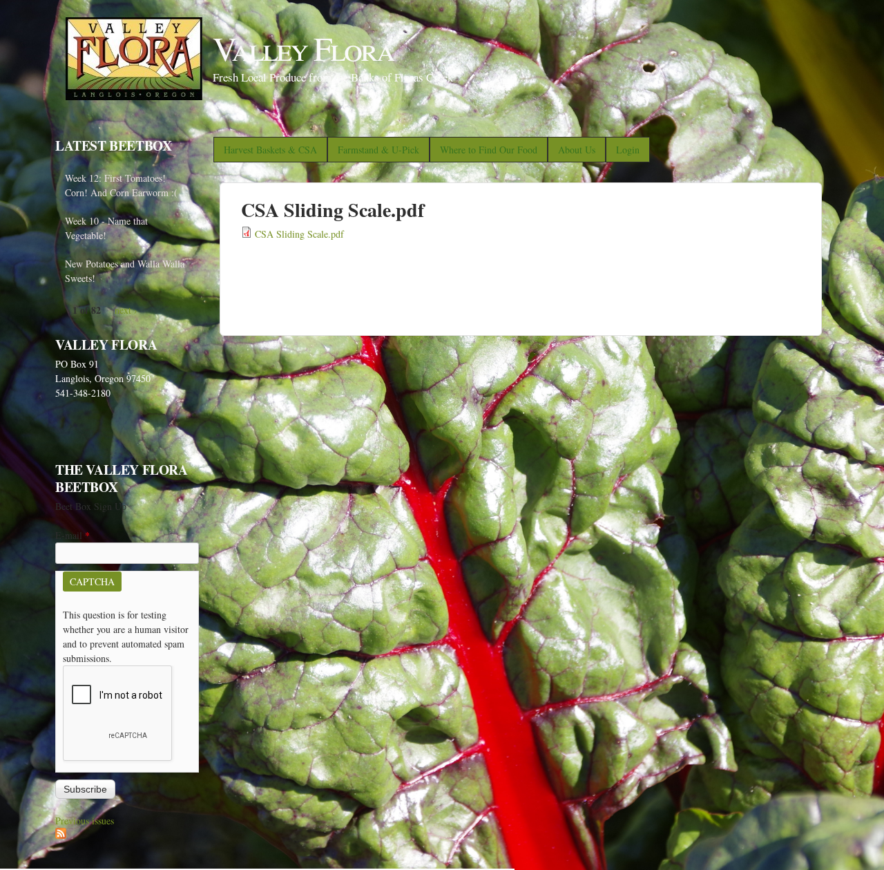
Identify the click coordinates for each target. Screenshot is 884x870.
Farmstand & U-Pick (378, 149)
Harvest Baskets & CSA (270, 149)
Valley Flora (303, 47)
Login (628, 149)
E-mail (72, 535)
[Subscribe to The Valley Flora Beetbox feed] (60, 835)
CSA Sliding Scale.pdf (299, 233)
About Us (576, 149)
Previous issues (84, 820)
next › (126, 309)
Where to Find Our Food (488, 149)
